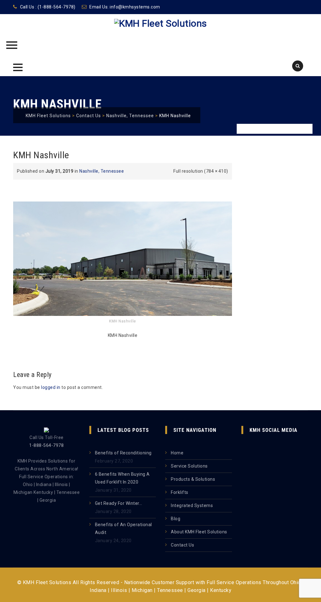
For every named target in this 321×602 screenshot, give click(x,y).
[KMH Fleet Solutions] (160, 37)
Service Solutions (189, 466)
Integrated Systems (192, 505)
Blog (175, 518)
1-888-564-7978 (46, 445)
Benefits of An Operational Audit (123, 528)
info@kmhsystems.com (135, 6)
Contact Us (182, 544)
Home (177, 452)
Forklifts (179, 492)
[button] (18, 67)
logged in (51, 387)
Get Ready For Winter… (118, 503)
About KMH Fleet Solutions (199, 531)
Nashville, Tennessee (101, 171)
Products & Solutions (193, 479)
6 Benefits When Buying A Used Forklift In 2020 (122, 478)
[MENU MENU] (17, 66)
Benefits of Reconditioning (123, 452)
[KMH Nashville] (122, 258)
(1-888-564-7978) (57, 6)
